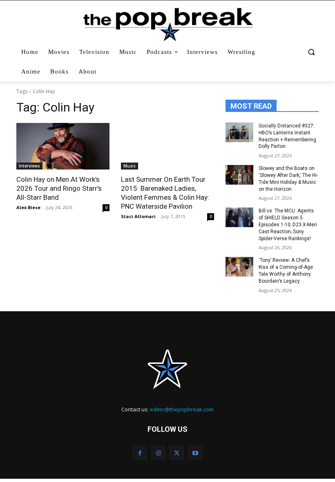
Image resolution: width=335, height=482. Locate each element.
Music (129, 166)
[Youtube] (195, 453)
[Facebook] (140, 453)
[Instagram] (158, 453)
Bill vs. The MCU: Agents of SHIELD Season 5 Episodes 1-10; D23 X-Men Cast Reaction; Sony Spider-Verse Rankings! (288, 224)
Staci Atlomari (138, 216)
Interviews (29, 166)
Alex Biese (28, 207)
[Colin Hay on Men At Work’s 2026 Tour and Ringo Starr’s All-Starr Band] (62, 146)
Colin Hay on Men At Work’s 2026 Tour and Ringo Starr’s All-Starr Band (59, 188)
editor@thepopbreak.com (182, 409)
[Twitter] (177, 453)
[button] (311, 52)
